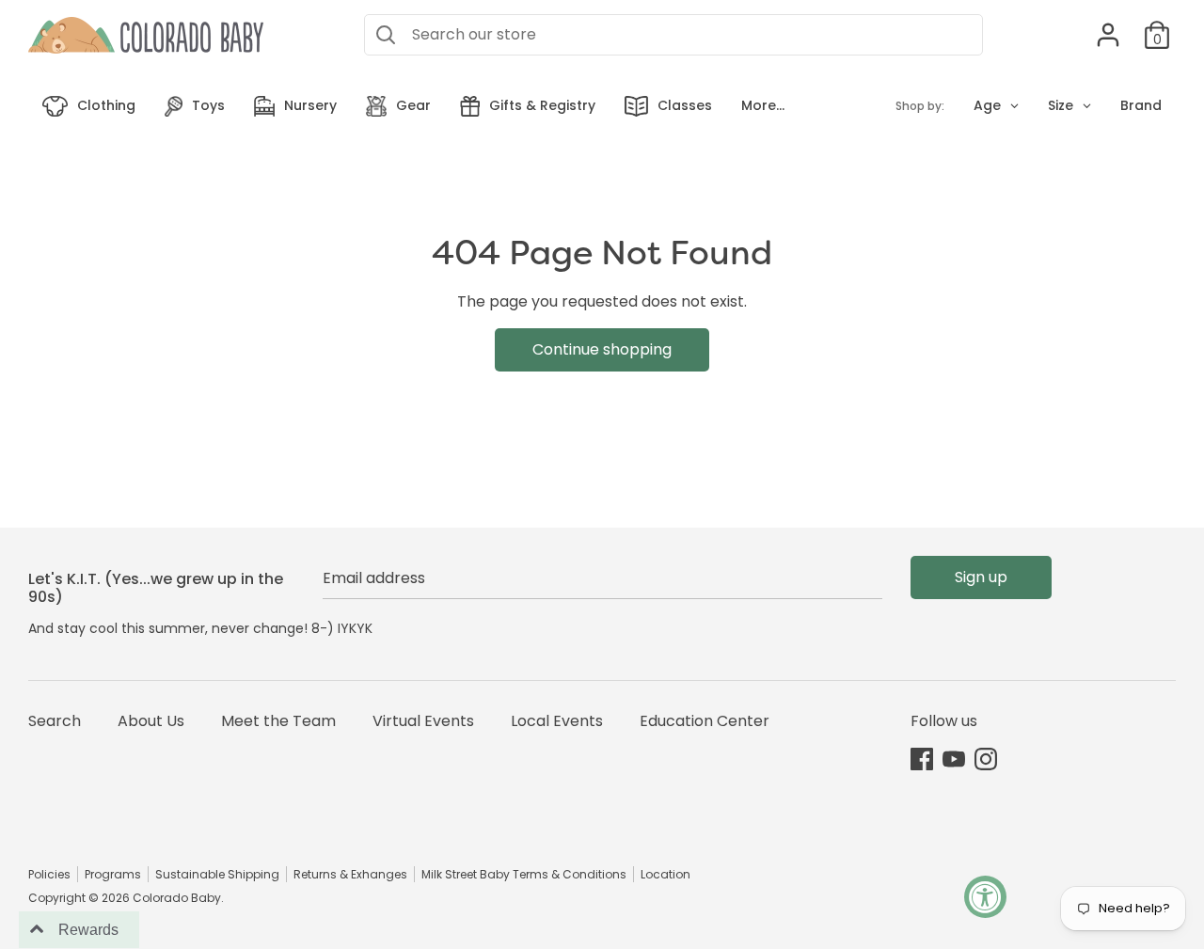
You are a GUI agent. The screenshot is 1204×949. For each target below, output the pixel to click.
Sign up (981, 577)
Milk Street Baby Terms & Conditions (523, 874)
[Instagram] (985, 758)
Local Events (557, 721)
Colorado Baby (177, 898)
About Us (151, 721)
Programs (113, 874)
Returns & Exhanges (350, 874)
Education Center (704, 721)
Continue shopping (602, 349)
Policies (49, 874)
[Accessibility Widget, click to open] (985, 897)
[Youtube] (954, 758)
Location (665, 874)
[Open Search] (385, 35)
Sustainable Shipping (217, 874)
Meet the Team (278, 721)
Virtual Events (423, 721)
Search (54, 721)
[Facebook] (922, 758)
